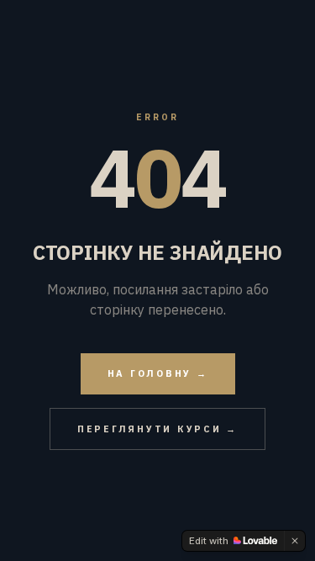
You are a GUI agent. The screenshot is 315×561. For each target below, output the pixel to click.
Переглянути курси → (157, 429)
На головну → (158, 373)
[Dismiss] (295, 541)
